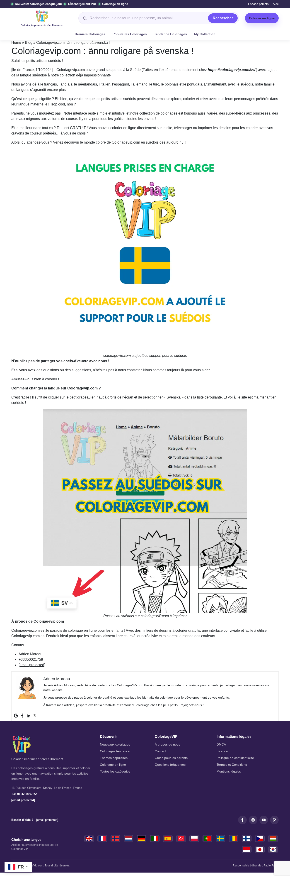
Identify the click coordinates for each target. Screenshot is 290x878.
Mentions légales (229, 771)
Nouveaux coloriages (115, 744)
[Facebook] (22, 716)
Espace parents (258, 4)
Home (16, 42)
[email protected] (32, 665)
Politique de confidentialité (235, 758)
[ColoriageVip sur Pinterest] (274, 820)
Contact (160, 751)
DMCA (221, 744)
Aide (276, 4)
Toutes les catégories (115, 771)
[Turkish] (181, 838)
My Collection (204, 34)
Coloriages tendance (115, 751)
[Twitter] (35, 716)
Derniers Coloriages (90, 34)
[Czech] (260, 838)
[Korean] (273, 850)
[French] (102, 838)
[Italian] (155, 838)
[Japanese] (260, 850)
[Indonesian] (246, 850)
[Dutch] (128, 838)
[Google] (16, 716)
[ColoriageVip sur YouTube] (263, 820)
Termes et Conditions (232, 764)
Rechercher (223, 18)
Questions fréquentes (170, 764)
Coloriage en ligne (113, 764)
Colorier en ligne (262, 18)
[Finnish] (246, 838)
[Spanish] (168, 838)
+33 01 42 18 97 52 (24, 794)
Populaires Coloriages (130, 34)
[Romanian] (233, 838)
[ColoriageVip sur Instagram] (253, 820)
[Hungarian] (273, 838)
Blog (28, 42)
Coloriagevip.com (25, 630)
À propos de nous (167, 744)
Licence (222, 751)
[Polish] (194, 838)
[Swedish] (220, 838)
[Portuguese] (207, 838)
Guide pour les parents (171, 758)
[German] (141, 838)
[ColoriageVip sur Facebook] (242, 820)
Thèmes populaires (114, 758)
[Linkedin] (29, 716)
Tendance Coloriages (170, 34)
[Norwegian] (115, 838)
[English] (89, 838)
